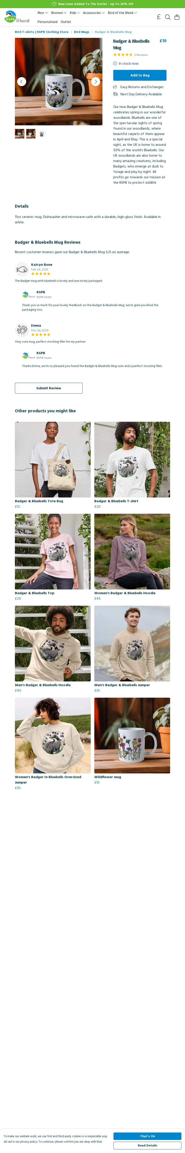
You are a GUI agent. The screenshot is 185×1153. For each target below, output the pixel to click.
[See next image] (95, 81)
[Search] (167, 17)
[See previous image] (21, 81)
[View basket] (176, 17)
